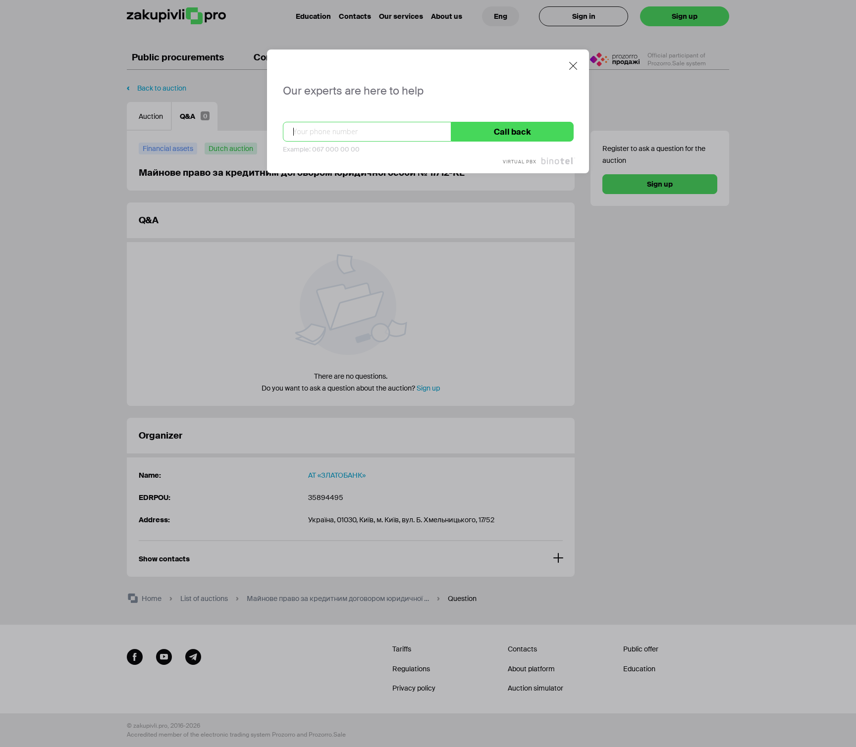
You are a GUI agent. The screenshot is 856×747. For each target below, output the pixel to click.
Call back (512, 132)
